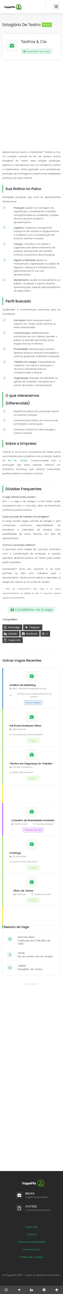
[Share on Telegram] (19, 1290)
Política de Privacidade (31, 1242)
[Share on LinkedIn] (31, 1290)
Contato (31, 1234)
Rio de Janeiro (18, 460)
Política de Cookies (31, 1257)
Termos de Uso (31, 1249)
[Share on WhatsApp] (6, 1290)
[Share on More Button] (56, 1290)
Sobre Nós (31, 1227)
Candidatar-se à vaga (38, 51)
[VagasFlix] (12, 7)
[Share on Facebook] (44, 1290)
